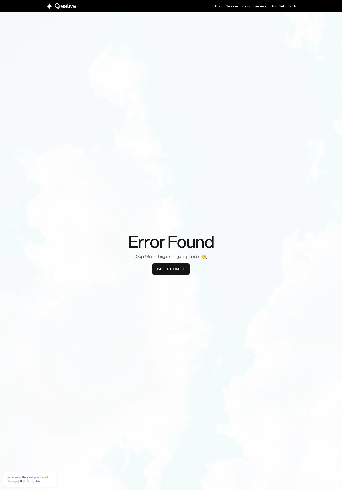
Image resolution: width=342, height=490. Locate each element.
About (218, 6)
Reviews (260, 6)
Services (232, 6)
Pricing (246, 6)
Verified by (30, 481)
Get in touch (287, 6)
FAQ (272, 6)
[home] (61, 6)
